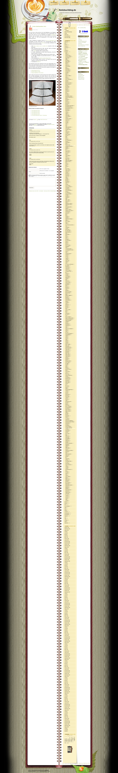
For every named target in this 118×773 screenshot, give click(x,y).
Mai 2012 (66, 680)
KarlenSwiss (67, 234)
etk (65, 167)
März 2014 (66, 649)
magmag (66, 278)
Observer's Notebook (69, 328)
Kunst (65, 504)
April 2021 (66, 535)
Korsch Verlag (67, 245)
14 (68, 739)
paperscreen (67, 350)
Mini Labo (67, 296)
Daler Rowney (67, 134)
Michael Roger (67, 292)
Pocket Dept (67, 371)
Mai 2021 (66, 534)
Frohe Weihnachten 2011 (39, 26)
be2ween (66, 81)
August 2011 (67, 693)
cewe (66, 124)
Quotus (66, 387)
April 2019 (66, 566)
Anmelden (79, 73)
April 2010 (66, 715)
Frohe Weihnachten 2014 (35, 111)
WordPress (47, 770)
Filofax (66, 177)
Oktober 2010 (67, 707)
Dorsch (66, 153)
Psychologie (84, 61)
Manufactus (67, 284)
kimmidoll (66, 239)
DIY (66, 149)
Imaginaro (67, 216)
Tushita (66, 468)
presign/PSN (67, 377)
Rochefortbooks (68, 407)
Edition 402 (67, 159)
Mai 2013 (66, 663)
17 (72, 739)
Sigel (66, 434)
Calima (66, 113)
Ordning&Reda (67, 334)
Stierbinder (67, 444)
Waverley (67, 481)
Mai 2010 (66, 714)
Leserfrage (80, 58)
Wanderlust (67, 480)
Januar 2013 (67, 669)
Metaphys (67, 290)
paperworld (83, 59)
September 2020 (67, 545)
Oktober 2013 (67, 656)
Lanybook (67, 254)
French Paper (67, 185)
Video (86, 64)
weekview (67, 486)
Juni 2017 (66, 594)
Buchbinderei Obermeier (69, 105)
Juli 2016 (66, 610)
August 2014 (67, 642)
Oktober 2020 (67, 544)
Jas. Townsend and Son (69, 224)
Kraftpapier (67, 246)
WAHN (66, 477)
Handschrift (85, 54)
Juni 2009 (66, 729)
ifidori (66, 214)
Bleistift (82, 50)
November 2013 (67, 655)
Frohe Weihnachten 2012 (35, 112)
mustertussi (67, 313)
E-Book (66, 33)
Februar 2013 (67, 667)
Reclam (66, 393)
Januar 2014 (67, 652)
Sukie (66, 452)
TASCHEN (67, 458)
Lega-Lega (67, 260)
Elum (66, 162)
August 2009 (67, 726)
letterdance (67, 266)
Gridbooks (67, 197)
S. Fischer (67, 418)
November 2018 (67, 573)
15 (69, 739)
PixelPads (67, 368)
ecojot (66, 156)
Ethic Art (66, 166)
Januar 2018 (67, 586)
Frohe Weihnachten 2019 (35, 114)
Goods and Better (68, 193)
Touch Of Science (68, 464)
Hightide (66, 208)
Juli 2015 (66, 627)
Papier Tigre (67, 353)
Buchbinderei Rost (68, 106)
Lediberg (66, 258)
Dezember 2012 (67, 670)
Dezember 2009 (67, 721)
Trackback (34, 125)
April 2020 (66, 551)
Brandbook (67, 99)
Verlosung (81, 64)
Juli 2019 (66, 562)
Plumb (66, 370)
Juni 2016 (66, 611)
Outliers (66, 335)
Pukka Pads (67, 382)
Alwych (66, 63)
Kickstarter (80, 57)
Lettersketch (67, 267)
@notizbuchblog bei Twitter (35, 71)
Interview (66, 501)
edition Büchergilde (68, 160)
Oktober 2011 (67, 690)
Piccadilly (66, 363)
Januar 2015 (67, 635)
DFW (66, 143)
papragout (67, 358)
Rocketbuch (67, 408)
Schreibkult (67, 425)
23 (71, 740)
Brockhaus (67, 103)
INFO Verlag (67, 221)
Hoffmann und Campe (69, 210)
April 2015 (66, 631)
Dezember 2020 (67, 541)
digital (79, 53)
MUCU (66, 310)
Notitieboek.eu (67, 325)
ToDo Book (67, 463)
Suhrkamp (67, 451)
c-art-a (66, 111)
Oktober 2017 (67, 590)
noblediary (67, 321)
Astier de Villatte (68, 75)
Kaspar (66, 236)
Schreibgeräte (67, 513)
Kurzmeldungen (67, 506)
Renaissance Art (68, 401)
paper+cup (67, 345)
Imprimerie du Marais (68, 218)
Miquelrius (67, 297)
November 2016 (67, 604)
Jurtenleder (67, 227)
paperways (67, 352)
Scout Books (67, 430)
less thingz (67, 265)
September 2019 (67, 561)
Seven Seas (67, 433)
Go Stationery (67, 192)
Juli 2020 (66, 548)
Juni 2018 (66, 579)
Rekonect (67, 399)
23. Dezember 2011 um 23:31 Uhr (34, 141)
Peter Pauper (67, 362)
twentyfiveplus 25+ (68, 469)
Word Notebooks (68, 489)
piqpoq (66, 366)
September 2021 (67, 528)
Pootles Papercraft (68, 375)
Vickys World (67, 476)
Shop (82, 62)
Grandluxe (67, 196)
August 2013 (67, 659)
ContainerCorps (68, 129)
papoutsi (66, 357)
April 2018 (66, 582)
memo (66, 289)
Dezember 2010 (67, 704)
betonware (67, 87)
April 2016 (66, 614)
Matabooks (67, 288)
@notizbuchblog (83, 27)
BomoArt (66, 93)
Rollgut (66, 412)
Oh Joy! (66, 332)
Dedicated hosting (81, 79)
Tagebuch (87, 62)
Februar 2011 (67, 701)
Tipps (65, 518)
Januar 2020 (67, 555)
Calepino (66, 112)
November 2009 (67, 722)
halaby (66, 202)
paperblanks (67, 346)
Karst (66, 235)
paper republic (67, 344)
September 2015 (67, 624)
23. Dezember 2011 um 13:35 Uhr (34, 131)
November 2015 (67, 621)
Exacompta (67, 168)
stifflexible (67, 445)
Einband (66, 44)
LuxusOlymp (67, 276)
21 (68, 740)
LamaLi (66, 251)
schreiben (66, 511)
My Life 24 (67, 314)
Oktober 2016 (67, 606)
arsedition (67, 72)
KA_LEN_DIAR (67, 230)
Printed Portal (67, 378)
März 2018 (66, 583)
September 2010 (67, 708)
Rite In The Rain (68, 406)
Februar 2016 (67, 617)
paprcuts (66, 359)
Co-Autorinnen (53, 34)
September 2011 (67, 691)
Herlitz (66, 205)
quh (66, 384)
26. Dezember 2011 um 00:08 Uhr (34, 159)
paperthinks (67, 351)
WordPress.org (80, 76)
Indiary (66, 220)
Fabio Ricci (67, 171)
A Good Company (68, 56)
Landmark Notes (68, 253)
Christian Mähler (35, 29)
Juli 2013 (66, 660)
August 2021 (67, 530)
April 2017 (66, 597)
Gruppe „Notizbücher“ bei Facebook (37, 72)
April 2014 (66, 648)
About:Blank (67, 57)
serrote (66, 432)
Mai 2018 (66, 580)
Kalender (66, 503)
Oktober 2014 (67, 639)
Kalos (66, 233)
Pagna (66, 339)
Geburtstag (43, 42)
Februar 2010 (67, 718)
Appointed (67, 68)
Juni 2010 (66, 712)
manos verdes (67, 282)
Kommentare (81, 75)
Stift (84, 62)
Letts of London (68, 270)
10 (72, 738)
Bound (66, 98)
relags (66, 400)
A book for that (67, 55)
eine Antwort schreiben (50, 124)
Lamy (66, 252)
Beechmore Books (68, 82)
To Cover (66, 462)
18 (74, 739)
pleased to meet (68, 369)
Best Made (67, 86)
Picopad (66, 364)
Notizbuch (84, 58)
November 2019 (67, 558)
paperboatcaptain (68, 347)
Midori (66, 294)
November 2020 (67, 542)
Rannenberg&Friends (69, 389)
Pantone (66, 341)
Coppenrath (67, 131)
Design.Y (66, 141)
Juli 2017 (66, 593)
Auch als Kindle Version (83, 33)
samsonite (67, 419)
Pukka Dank (67, 381)
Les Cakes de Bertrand (69, 264)
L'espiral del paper (68, 248)
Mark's (66, 285)
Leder (86, 57)
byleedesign (67, 110)
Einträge (80, 74)
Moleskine (67, 304)
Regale (66, 510)
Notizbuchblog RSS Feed (35, 70)
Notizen (79, 59)
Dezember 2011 (67, 687)
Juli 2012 (66, 677)
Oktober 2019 (67, 559)
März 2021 (66, 537)
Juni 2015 (66, 628)
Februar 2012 (67, 684)
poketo (66, 372)
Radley (66, 388)
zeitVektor (67, 495)
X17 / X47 (67, 494)
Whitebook (67, 487)
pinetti (66, 365)
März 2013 (66, 666)
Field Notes (67, 175)
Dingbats (66, 147)
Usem (66, 474)
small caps (67, 437)
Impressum (64, 2)
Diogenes (67, 148)
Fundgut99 (67, 187)
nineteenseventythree (69, 319)
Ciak (66, 125)
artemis (66, 73)
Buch (65, 43)
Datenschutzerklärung (68, 31)
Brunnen (66, 104)
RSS (78, 27)
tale (66, 457)
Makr (66, 279)
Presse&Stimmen (75, 2)
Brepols (66, 100)
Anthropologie (67, 66)
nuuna (66, 326)
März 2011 (66, 700)
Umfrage (66, 520)
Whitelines (67, 488)
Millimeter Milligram (68, 295)
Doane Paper (67, 150)
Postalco (66, 376)
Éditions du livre (68, 161)
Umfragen (67, 30)
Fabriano (66, 172)
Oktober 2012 (67, 673)
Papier (80, 61)
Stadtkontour (67, 440)
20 (66, 740)
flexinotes (67, 180)
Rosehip (66, 413)
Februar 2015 (67, 634)
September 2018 (67, 576)
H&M (66, 198)
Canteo (66, 117)
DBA (66, 136)
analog (79, 50)
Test (65, 517)
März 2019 (66, 568)
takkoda (66, 456)
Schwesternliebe (68, 426)
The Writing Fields (68, 461)
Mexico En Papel (68, 291)
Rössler (66, 414)
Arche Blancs (67, 69)
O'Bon (66, 327)
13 (66, 739)
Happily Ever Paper (68, 203)
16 (71, 739)
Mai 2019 (66, 565)
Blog (84, 50)
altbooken (67, 62)
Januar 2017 (67, 601)
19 (65, 740)
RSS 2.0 (36, 124)
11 (74, 738)
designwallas (67, 142)
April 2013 (66, 665)
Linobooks (67, 273)
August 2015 (67, 625)
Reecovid (67, 395)
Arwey (66, 74)
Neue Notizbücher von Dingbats (83, 44)
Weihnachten (45, 119)
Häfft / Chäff (67, 199)
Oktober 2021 (67, 527)
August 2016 (67, 608)
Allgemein (35, 119)
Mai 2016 (66, 613)
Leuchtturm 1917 (68, 271)
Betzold (66, 88)
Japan (79, 56)
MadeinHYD (67, 277)
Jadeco (66, 223)
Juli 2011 (66, 694)
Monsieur (66, 307)
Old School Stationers (69, 333)
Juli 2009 (66, 728)
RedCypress (67, 394)
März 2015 (66, 632)
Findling (66, 178)
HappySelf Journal (68, 204)
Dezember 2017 (67, 587)
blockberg (67, 91)
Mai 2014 (66, 646)
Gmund (66, 191)
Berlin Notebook (68, 84)
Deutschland (85, 52)
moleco (66, 303)
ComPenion (67, 128)
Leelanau (66, 259)
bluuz (66, 92)
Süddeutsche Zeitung (68, 450)
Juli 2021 (66, 531)
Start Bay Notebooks (68, 443)
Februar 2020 (67, 554)
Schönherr (67, 424)
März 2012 (66, 683)
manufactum (67, 283)
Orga (65, 508)
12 (65, 739)
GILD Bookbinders (68, 190)
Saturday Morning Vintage (69, 421)
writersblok (67, 493)
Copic (66, 130)
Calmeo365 (67, 115)
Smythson (67, 439)
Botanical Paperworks (69, 97)
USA (82, 63)
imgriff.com (39, 61)
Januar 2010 (67, 719)
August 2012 (67, 676)
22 (69, 740)
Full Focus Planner (68, 186)
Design (80, 52)
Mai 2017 (66, 596)
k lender (66, 228)
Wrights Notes (67, 492)
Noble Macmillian (68, 320)
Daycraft (66, 135)
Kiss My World (67, 240)
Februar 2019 (67, 569)
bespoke (66, 85)
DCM (66, 137)
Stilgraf (66, 446)
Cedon (66, 123)
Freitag (66, 184)
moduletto (67, 302)
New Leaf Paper (68, 316)
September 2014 (67, 641)
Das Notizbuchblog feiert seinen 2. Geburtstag (39, 115)
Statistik (41, 119)
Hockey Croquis (68, 209)
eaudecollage (67, 155)
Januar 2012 (67, 686)
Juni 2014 (66, 645)
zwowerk (66, 500)
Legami (66, 261)
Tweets (35, 50)
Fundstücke (66, 47)
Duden (66, 154)
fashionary (67, 173)
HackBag (66, 50)
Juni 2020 (66, 549)
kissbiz (66, 241)
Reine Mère (67, 396)
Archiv (85, 2)
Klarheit (66, 242)
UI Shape (66, 471)
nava (66, 315)
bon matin (67, 94)
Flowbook (66, 46)
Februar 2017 (67, 600)
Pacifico (66, 338)
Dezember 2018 (67, 572)
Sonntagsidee (67, 514)
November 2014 (67, 638)
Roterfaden (67, 415)
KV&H (66, 247)
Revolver (66, 402)
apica (66, 67)
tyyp (66, 470)
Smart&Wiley (67, 438)
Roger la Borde (67, 409)
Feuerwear (67, 174)
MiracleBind (67, 298)
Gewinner (80, 54)
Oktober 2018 (67, 575)
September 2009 (67, 725)
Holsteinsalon (67, 211)
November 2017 (67, 589)
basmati (66, 80)
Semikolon (67, 431)
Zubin (66, 499)
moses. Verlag (67, 309)
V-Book (66, 475)
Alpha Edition (67, 61)
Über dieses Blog (54, 2)
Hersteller (66, 51)
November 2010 (67, 705)
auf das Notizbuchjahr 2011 (51, 40)
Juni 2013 (66, 662)
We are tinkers (67, 482)
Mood (66, 308)
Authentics (67, 78)
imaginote (67, 217)
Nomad (66, 322)
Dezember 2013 (67, 653)
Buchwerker (67, 109)
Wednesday (67, 483)
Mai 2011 (66, 697)
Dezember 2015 (67, 620)
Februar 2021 (67, 538)
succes (66, 449)
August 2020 (67, 547)
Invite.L (66, 222)
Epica (66, 165)
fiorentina (66, 179)
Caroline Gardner (68, 118)
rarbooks (66, 390)
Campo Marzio (67, 116)
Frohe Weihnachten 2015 (35, 110)
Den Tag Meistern (68, 140)
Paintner (66, 340)
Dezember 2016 (67, 603)
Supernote (67, 455)
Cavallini (66, 122)
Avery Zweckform (68, 79)
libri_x (66, 272)
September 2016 (67, 607)
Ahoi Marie (67, 60)
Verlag (66, 521)
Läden (66, 507)
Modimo (66, 301)
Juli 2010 (66, 711)
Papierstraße (67, 356)
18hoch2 (66, 54)
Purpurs (66, 383)
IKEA (66, 215)
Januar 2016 (67, 618)
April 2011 (66, 698)
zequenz (66, 498)
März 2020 (66, 552)
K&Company (67, 229)
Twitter (79, 63)
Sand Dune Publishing (69, 420)
